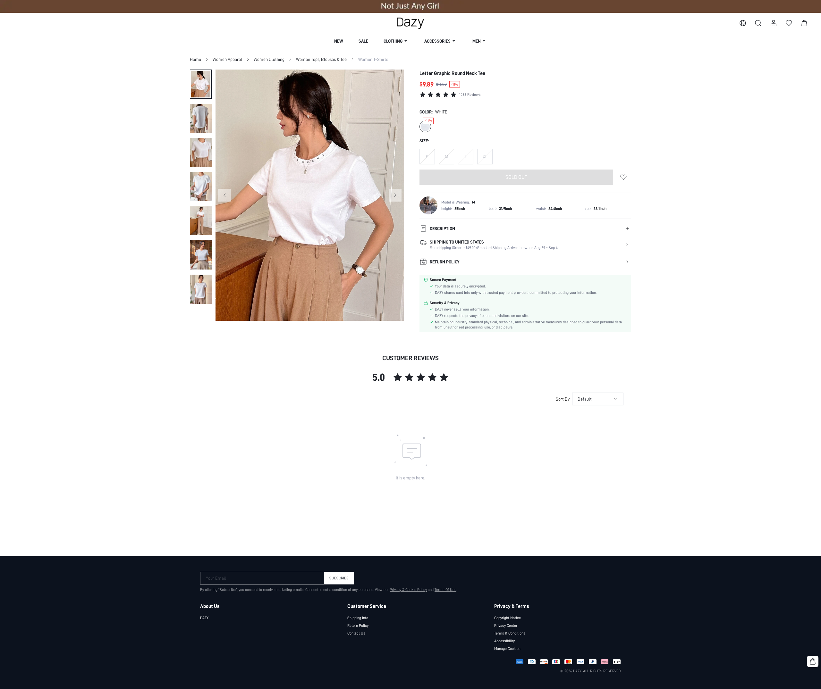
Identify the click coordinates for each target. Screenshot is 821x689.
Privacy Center (505, 625)
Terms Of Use (445, 589)
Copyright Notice (507, 618)
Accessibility (504, 641)
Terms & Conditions (509, 633)
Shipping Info (357, 618)
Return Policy (357, 625)
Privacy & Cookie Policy (408, 589)
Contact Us (356, 633)
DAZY (204, 618)
